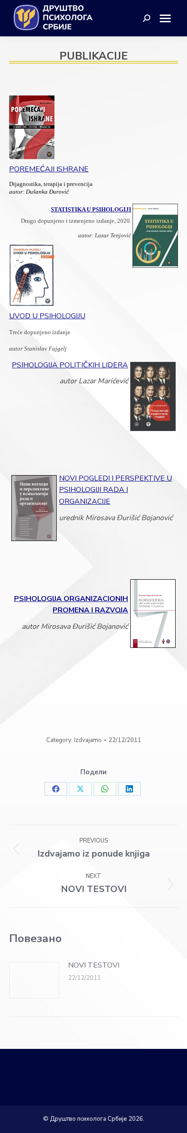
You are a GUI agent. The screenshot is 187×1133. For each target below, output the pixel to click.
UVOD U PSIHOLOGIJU (47, 316)
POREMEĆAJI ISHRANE (49, 169)
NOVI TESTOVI (93, 965)
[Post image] (34, 980)
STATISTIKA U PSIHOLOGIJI (91, 209)
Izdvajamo (88, 740)
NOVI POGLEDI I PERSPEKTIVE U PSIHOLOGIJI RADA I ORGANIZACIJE (115, 489)
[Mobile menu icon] (168, 18)
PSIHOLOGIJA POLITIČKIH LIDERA (70, 365)
